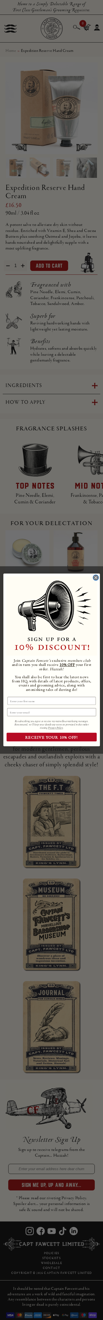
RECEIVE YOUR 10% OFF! (51, 737)
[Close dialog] (96, 578)
